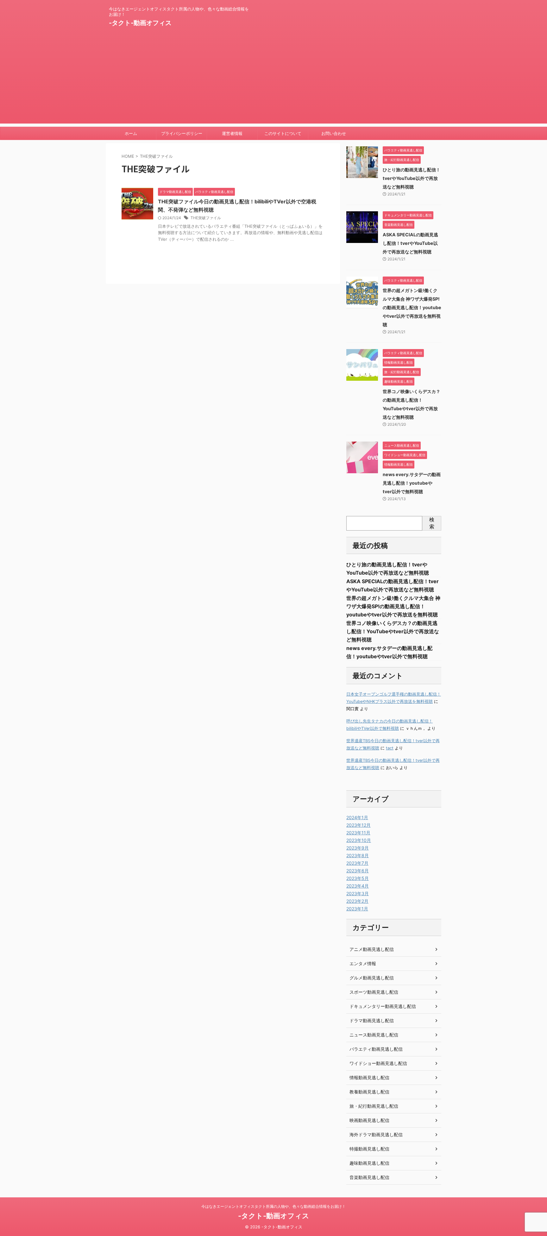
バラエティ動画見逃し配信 (376, 1049)
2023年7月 (357, 863)
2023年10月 (358, 840)
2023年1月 (357, 908)
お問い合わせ (333, 133)
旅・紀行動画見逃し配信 (373, 1106)
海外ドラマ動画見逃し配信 (376, 1134)
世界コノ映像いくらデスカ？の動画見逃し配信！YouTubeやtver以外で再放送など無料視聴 (392, 631)
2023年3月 (357, 893)
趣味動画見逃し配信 (369, 1163)
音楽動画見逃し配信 (369, 1177)
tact (389, 748)
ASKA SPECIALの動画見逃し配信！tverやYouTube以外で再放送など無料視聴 (410, 243)
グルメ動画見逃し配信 (371, 977)
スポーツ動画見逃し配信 (373, 992)
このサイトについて (282, 133)
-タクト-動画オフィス (140, 23)
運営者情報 (232, 133)
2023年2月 (357, 901)
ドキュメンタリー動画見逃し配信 (382, 1006)
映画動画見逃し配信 (369, 1120)
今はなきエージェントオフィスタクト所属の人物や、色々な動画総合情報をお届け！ (273, 1206)
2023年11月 (358, 832)
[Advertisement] (273, 79)
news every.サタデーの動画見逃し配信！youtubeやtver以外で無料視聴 (412, 483)
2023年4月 (357, 886)
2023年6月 (357, 870)
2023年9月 (357, 848)
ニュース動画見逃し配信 (373, 1034)
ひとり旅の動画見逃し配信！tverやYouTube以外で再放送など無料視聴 (411, 178)
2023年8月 (357, 855)
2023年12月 (358, 825)
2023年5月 (357, 878)
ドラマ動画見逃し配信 (371, 1020)
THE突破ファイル (206, 217)
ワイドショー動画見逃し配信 (378, 1063)
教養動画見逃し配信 (369, 1091)
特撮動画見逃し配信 (369, 1148)
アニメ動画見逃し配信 (371, 949)
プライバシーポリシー (181, 133)
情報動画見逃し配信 (369, 1077)
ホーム (131, 133)
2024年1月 (357, 817)
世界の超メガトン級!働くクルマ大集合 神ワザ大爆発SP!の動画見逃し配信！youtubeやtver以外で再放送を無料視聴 (412, 307)
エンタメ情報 (362, 963)
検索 (431, 523)
